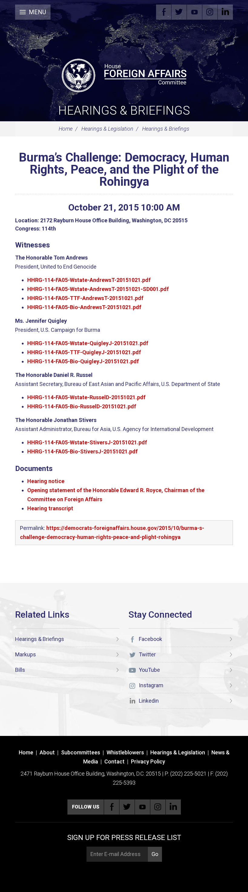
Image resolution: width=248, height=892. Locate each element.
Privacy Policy (148, 761)
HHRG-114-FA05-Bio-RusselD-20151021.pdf (81, 406)
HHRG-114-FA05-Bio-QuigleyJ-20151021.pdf (83, 361)
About (47, 752)
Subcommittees (80, 752)
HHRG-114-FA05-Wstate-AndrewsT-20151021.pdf (89, 280)
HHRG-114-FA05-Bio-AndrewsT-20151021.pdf (84, 307)
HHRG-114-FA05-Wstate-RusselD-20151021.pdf (86, 397)
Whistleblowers (125, 752)
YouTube (194, 12)
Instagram (209, 12)
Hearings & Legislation (107, 129)
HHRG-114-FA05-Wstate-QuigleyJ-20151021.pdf (87, 343)
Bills (20, 670)
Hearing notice (45, 481)
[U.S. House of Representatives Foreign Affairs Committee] (124, 74)
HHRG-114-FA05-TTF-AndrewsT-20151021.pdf (85, 298)
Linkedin (225, 12)
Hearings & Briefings (124, 110)
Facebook (163, 12)
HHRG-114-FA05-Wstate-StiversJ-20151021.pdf (87, 442)
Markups (25, 654)
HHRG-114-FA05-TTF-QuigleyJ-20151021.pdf (84, 352)
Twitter (179, 12)
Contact (114, 761)
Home (66, 129)
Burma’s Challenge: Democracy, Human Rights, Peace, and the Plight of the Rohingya (124, 169)
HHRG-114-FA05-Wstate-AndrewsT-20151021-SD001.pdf (98, 289)
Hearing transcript (50, 508)
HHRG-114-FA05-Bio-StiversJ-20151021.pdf (82, 451)
